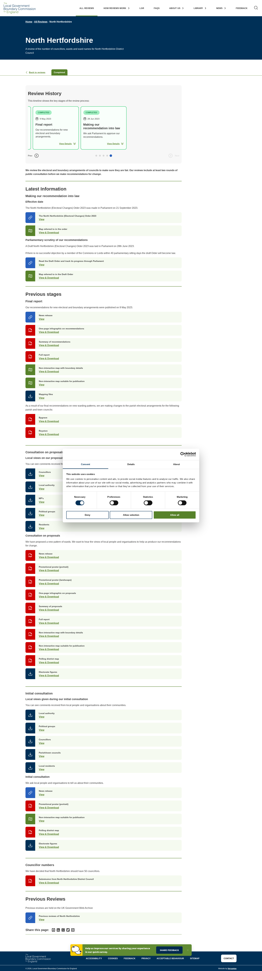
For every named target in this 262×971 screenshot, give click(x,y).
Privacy (146, 958)
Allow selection (131, 515)
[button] (96, 155)
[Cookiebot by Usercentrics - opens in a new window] (182, 454)
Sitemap (194, 958)
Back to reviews (37, 72)
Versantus (232, 969)
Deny (87, 515)
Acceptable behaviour (170, 958)
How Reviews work (115, 8)
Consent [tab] (85, 464)
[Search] (256, 8)
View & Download (49, 232)
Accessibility (94, 958)
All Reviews (86, 8)
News (219, 8)
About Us (174, 8)
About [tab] (176, 464)
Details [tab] (131, 464)
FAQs (157, 8)
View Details (65, 143)
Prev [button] (30, 155)
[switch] (114, 502)
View (41, 219)
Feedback (241, 8)
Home (28, 21)
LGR (141, 8)
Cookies (113, 958)
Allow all (174, 515)
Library (198, 8)
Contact (229, 958)
